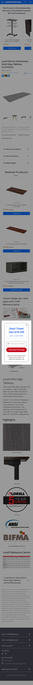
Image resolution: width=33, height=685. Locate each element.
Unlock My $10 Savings (16, 350)
